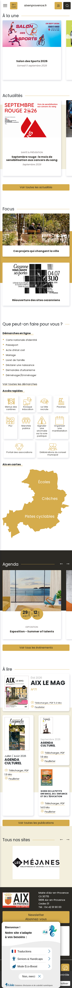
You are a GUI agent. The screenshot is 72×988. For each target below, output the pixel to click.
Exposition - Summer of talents (32, 631)
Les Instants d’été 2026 (31, 61)
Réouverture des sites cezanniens (36, 300)
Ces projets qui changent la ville (36, 251)
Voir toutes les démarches (20, 384)
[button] (58, 5)
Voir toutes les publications (36, 823)
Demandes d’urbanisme (20, 370)
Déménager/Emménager (21, 375)
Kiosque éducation (27, 408)
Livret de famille (15, 360)
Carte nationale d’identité (21, 340)
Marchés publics (26, 427)
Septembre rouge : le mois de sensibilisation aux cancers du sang (31, 158)
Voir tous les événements (36, 648)
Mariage (11, 355)
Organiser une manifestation (59, 428)
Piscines (61, 406)
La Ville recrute (44, 408)
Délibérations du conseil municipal (53, 453)
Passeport (12, 345)
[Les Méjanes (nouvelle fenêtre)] (36, 862)
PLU (10, 425)
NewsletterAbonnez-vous (36, 917)
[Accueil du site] (35, 5)
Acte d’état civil (15, 350)
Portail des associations (19, 452)
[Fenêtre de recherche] (67, 5)
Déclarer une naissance (20, 365)
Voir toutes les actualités (36, 187)
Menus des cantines (11, 408)
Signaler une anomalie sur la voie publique (41, 430)
